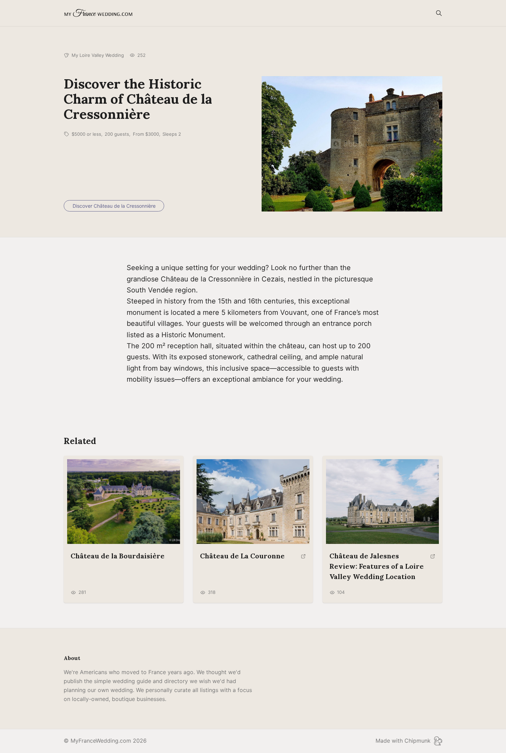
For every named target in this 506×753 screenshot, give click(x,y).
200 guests (117, 134)
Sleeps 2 (171, 134)
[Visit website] (303, 559)
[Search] (438, 13)
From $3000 (146, 134)
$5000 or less (86, 134)
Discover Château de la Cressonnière (114, 206)
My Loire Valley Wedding (98, 55)
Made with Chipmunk (403, 740)
